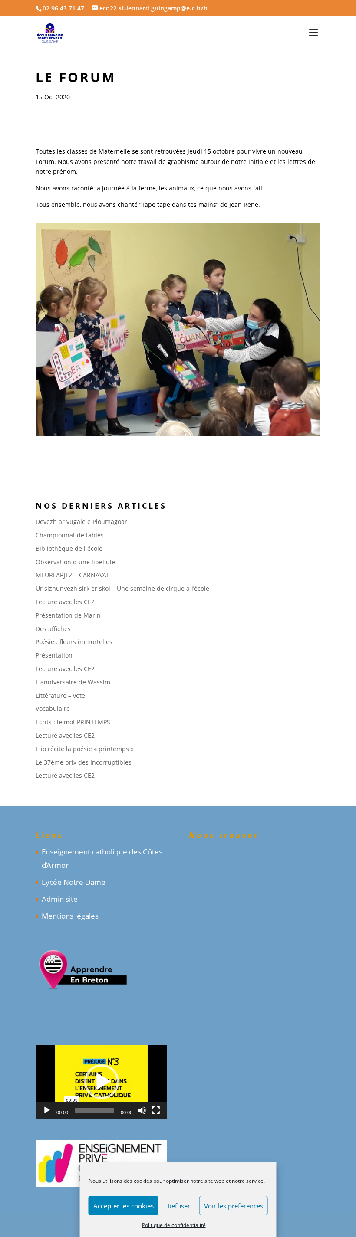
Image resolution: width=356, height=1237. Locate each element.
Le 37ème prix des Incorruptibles (84, 762)
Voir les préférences (233, 1205)
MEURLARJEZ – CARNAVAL (72, 575)
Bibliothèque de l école (69, 548)
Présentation (54, 655)
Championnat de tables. (70, 535)
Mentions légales (70, 916)
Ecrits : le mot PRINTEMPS (73, 722)
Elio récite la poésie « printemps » (85, 749)
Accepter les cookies (123, 1205)
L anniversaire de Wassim (73, 682)
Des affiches (53, 629)
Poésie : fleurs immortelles (74, 642)
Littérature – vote (60, 695)
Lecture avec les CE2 (65, 602)
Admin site (60, 899)
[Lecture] (47, 1110)
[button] (101, 1081)
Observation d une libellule (75, 562)
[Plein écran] (156, 1110)
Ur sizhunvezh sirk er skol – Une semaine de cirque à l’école (122, 588)
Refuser (179, 1205)
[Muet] (142, 1110)
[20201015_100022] (178, 436)
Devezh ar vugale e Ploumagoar (81, 521)
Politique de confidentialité (174, 1225)
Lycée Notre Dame (73, 882)
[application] (101, 1082)
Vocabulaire (53, 708)
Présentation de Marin (68, 615)
